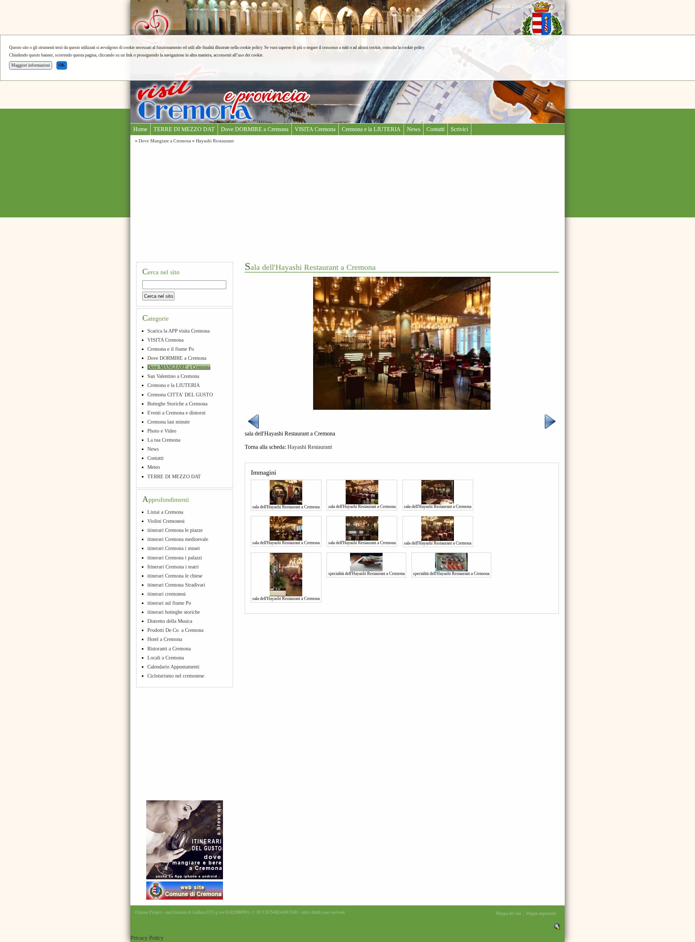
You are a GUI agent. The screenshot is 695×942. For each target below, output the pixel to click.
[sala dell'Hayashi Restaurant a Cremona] (286, 492)
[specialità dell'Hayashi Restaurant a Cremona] (366, 561)
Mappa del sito (508, 913)
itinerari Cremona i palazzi (174, 557)
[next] (550, 421)
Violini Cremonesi (166, 521)
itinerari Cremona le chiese (174, 576)
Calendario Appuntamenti (173, 667)
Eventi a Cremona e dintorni (176, 413)
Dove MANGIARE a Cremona (178, 367)
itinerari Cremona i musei (173, 548)
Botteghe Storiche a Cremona (177, 404)
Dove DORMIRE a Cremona (254, 129)
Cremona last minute (168, 422)
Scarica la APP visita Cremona (178, 331)
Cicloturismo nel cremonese (175, 676)
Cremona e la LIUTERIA (371, 129)
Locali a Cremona (165, 657)
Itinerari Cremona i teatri (173, 567)
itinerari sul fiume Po (169, 603)
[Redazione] (557, 926)
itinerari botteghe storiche (173, 612)
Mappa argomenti (541, 913)
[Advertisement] (347, 202)
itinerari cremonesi (166, 594)
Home (140, 129)
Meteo (153, 467)
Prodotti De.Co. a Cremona (175, 630)
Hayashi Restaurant (215, 140)
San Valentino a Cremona (173, 376)
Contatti (435, 129)
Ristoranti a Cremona (169, 648)
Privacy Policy (147, 938)
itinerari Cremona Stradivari (176, 585)
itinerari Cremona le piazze (175, 530)
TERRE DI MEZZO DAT (184, 129)
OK (61, 65)
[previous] (253, 421)
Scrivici (459, 129)
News (413, 129)
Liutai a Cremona (165, 512)
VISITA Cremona (315, 129)
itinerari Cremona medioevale (177, 539)
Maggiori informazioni (30, 65)
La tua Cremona (163, 440)
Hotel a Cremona (164, 639)
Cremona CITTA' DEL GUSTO (180, 394)
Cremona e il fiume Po (170, 349)
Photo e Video (161, 431)
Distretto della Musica (169, 621)
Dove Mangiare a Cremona (165, 140)
